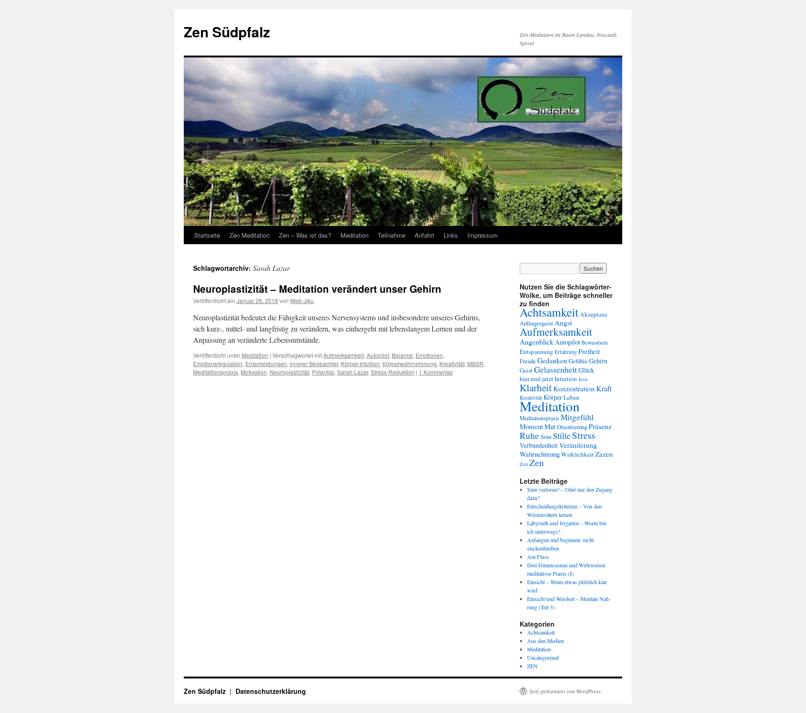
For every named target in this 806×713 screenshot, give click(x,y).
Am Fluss (538, 556)
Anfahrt (424, 235)
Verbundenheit (539, 445)
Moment (531, 426)
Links (451, 235)
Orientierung (572, 427)
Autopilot (378, 355)
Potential (323, 372)
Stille (561, 435)
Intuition (566, 378)
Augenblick (537, 341)
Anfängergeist (536, 323)
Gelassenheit (555, 369)
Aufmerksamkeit (343, 355)
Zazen (604, 454)
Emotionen (429, 355)
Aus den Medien (545, 640)
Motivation (254, 372)
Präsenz (600, 426)
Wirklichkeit (577, 454)
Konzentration (574, 388)
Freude (528, 361)
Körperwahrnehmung (409, 363)
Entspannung (536, 351)
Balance (402, 355)
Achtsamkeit (549, 312)
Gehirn (598, 360)
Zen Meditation (249, 235)
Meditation (354, 235)
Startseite (207, 235)
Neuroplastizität (289, 372)
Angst (563, 322)
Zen (536, 462)
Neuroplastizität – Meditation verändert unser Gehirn (317, 289)
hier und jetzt (536, 378)
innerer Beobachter (314, 363)
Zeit (524, 464)
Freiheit (589, 351)
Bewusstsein (595, 342)
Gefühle (578, 361)
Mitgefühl (577, 417)
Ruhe (529, 435)
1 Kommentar (436, 372)
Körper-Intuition (360, 363)
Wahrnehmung (540, 454)
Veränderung (578, 445)
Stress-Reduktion (393, 372)
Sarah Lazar (352, 372)
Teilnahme (391, 235)
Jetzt (583, 379)
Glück (586, 370)
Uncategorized (543, 657)
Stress (583, 435)
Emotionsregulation (218, 363)
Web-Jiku (302, 300)
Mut (550, 426)
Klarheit (536, 387)
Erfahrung (566, 351)
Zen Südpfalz (227, 31)
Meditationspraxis (215, 372)
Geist (526, 370)
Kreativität (452, 363)
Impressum (482, 235)
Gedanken (552, 360)
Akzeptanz (593, 314)
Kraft (604, 388)
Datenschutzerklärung (271, 691)
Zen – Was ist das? (305, 235)
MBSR (475, 363)
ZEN (532, 666)
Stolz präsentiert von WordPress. (565, 691)
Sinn (546, 436)
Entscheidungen (266, 363)
